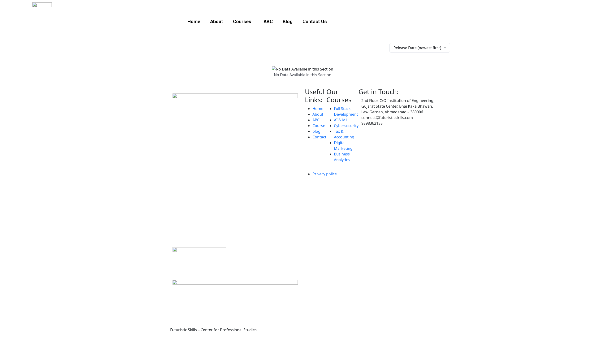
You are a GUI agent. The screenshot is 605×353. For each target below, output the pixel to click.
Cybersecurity (346, 125)
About (216, 21)
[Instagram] (176, 343)
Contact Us (314, 21)
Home (193, 21)
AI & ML (341, 120)
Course (318, 125)
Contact (319, 137)
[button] (243, 21)
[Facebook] (189, 343)
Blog (288, 21)
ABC (268, 21)
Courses (242, 21)
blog (316, 131)
